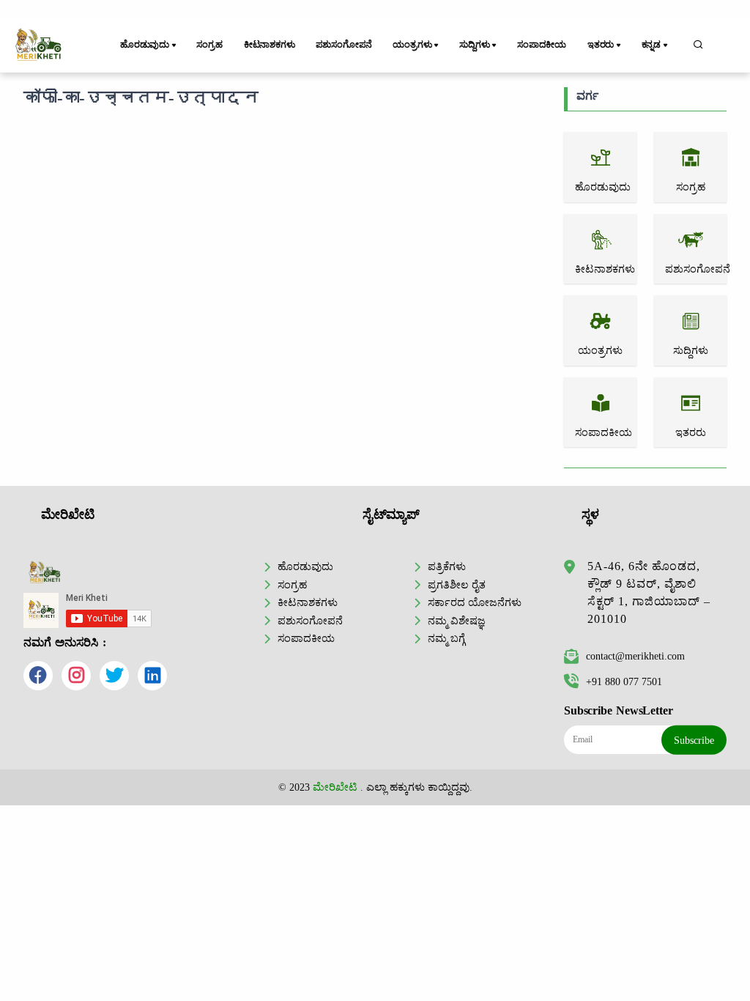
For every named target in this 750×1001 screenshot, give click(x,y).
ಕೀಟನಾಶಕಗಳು (269, 45)
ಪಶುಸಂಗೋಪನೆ (343, 45)
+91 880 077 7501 (624, 681)
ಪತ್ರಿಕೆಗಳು (447, 566)
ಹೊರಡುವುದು (305, 566)
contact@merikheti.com (635, 656)
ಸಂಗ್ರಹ (209, 45)
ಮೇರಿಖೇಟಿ (335, 787)
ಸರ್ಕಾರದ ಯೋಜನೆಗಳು (474, 602)
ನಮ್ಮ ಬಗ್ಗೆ (446, 638)
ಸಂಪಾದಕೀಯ (541, 45)
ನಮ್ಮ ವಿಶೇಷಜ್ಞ (457, 621)
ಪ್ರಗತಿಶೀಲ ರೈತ (457, 585)
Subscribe (694, 740)
